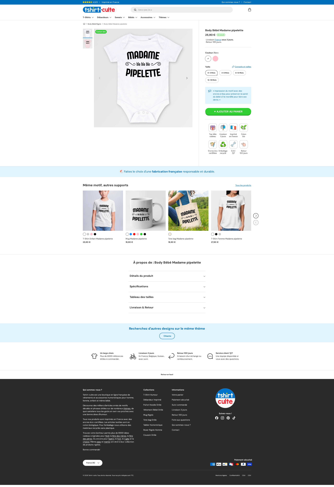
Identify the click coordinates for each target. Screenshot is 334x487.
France (218, 39)
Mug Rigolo (148, 415)
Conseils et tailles (243, 66)
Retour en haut (167, 374)
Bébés (131, 17)
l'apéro (111, 439)
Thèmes (162, 17)
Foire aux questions (181, 420)
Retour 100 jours (179, 415)
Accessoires (146, 17)
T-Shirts (87, 17)
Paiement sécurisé (180, 399)
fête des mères (119, 436)
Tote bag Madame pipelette (180, 238)
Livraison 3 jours (179, 410)
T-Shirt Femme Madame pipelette (226, 238)
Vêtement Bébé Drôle (153, 410)
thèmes (126, 408)
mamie (107, 442)
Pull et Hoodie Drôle (152, 405)
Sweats (118, 17)
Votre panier (177, 394)
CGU (243, 475)
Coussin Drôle (149, 435)
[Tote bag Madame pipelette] (188, 211)
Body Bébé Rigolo (94, 24)
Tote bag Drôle (150, 420)
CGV (249, 475)
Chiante (167, 336)
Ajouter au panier (230, 111)
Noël (107, 436)
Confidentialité (234, 475)
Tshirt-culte (93, 475)
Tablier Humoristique (152, 425)
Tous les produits (243, 185)
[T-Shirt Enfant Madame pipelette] (103, 211)
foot (119, 439)
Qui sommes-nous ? (181, 425)
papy (99, 442)
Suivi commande (179, 405)
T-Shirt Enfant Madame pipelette (98, 238)
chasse (86, 442)
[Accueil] (84, 24)
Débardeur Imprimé (152, 399)
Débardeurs (102, 17)
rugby (126, 439)
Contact (247, 2)
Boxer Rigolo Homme (152, 430)
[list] (143, 78)
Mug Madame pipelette (136, 238)
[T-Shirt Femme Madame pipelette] (231, 211)
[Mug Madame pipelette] (146, 211)
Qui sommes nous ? (231, 2)
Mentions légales (221, 475)
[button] (249, 10)
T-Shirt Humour (150, 394)
